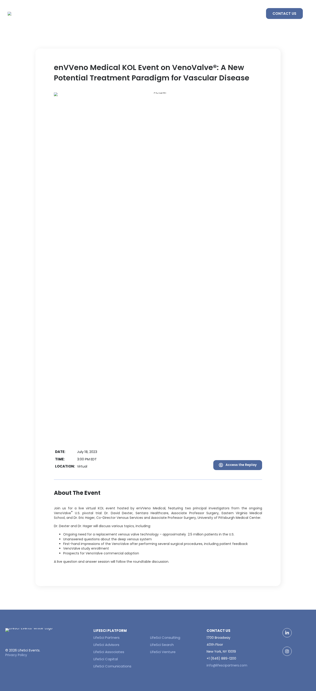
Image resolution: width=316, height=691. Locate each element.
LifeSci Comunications (112, 666)
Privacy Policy (16, 655)
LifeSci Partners (106, 637)
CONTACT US (284, 13)
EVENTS (198, 13)
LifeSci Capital (105, 659)
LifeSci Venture (163, 651)
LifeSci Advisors (106, 644)
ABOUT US (172, 13)
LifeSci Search (162, 644)
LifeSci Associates (108, 651)
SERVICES (225, 13)
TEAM (250, 13)
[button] (237, 465)
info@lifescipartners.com (227, 665)
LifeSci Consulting (165, 637)
